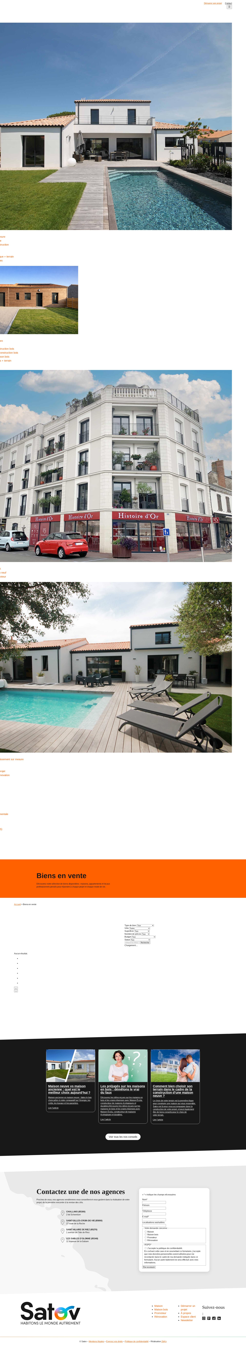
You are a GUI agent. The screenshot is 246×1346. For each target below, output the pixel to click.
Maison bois (152, 1234)
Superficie (129, 931)
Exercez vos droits (114, 1341)
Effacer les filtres (132, 943)
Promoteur (152, 1237)
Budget (128, 937)
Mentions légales (96, 1341)
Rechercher (145, 943)
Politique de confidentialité (136, 1341)
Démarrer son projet (213, 3)
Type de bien (130, 925)
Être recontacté (149, 1267)
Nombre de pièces (133, 934)
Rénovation (152, 1240)
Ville (127, 928)
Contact (228, 3)
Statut (127, 940)
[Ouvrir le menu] (229, 7)
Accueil (17, 904)
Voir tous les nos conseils (123, 1136)
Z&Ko (164, 1341)
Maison (150, 1232)
